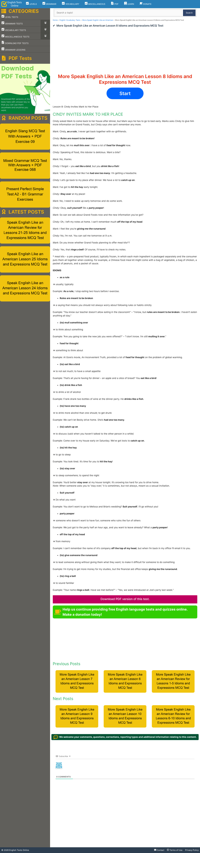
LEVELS (33, 4)
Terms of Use (175, 850)
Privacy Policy (192, 850)
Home (55, 20)
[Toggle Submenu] (45, 23)
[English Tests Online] (11, 4)
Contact (160, 850)
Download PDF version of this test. (125, 599)
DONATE (147, 4)
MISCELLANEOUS (96, 4)
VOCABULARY (72, 4)
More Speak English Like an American (97, 20)
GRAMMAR (50, 4)
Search (189, 12)
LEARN (130, 4)
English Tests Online (19, 850)
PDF (116, 4)
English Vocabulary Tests (70, 20)
